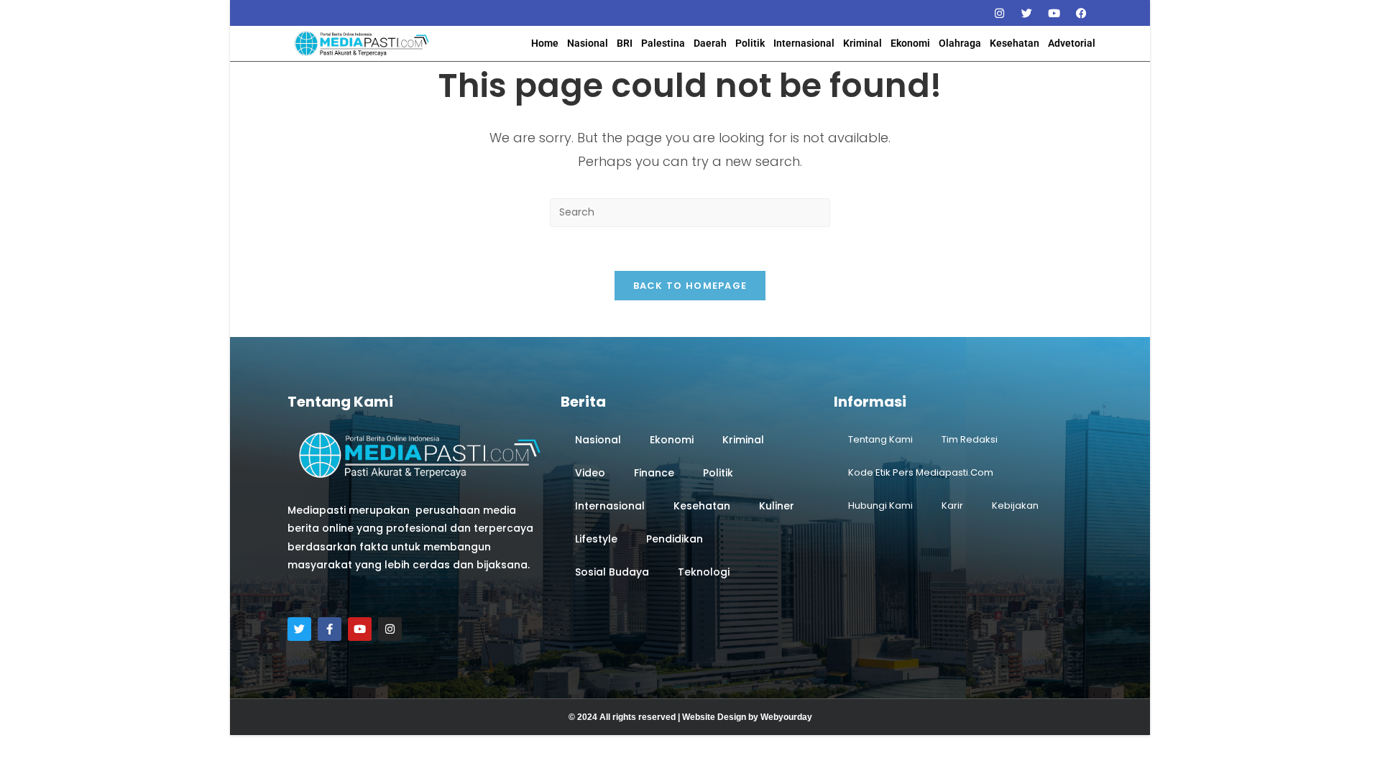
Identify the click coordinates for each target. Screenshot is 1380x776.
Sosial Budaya (612, 572)
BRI (624, 43)
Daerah (710, 43)
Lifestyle (596, 539)
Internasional (803, 43)
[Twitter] (1026, 13)
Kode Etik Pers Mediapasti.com (920, 472)
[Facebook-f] (329, 629)
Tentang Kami (880, 439)
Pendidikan (674, 539)
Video (590, 473)
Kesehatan (1014, 43)
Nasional (587, 43)
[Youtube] (1053, 13)
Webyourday (786, 717)
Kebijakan (1015, 505)
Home (544, 43)
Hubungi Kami (880, 505)
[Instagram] (999, 13)
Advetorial (1071, 43)
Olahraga (960, 43)
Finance (654, 473)
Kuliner (776, 506)
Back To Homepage (690, 285)
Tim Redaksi (970, 439)
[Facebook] (1081, 13)
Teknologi (704, 572)
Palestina (663, 43)
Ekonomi (910, 43)
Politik (750, 43)
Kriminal (862, 43)
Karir (952, 505)
